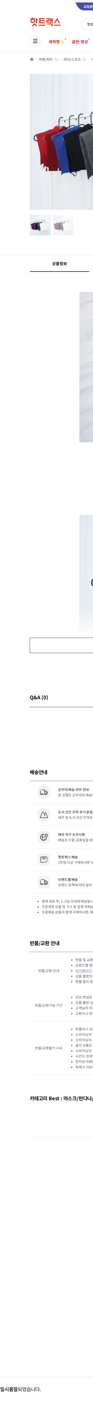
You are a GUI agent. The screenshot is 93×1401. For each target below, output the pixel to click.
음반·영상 (80, 41)
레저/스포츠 (72, 59)
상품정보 (59, 263)
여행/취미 (46, 59)
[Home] (32, 59)
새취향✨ (56, 41)
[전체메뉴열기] (35, 41)
